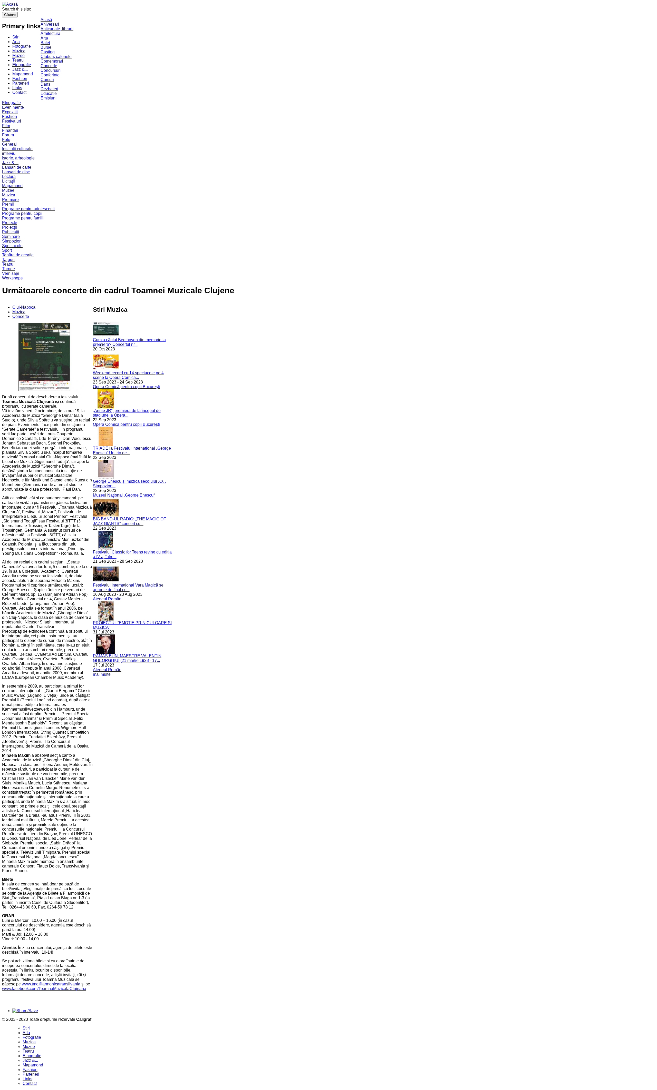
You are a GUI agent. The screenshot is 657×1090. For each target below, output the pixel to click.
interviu (8, 153)
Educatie (49, 93)
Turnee (8, 269)
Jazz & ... (10, 162)
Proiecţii (9, 227)
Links (17, 88)
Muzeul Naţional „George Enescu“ (124, 495)
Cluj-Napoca (23, 307)
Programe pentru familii (23, 218)
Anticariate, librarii (57, 29)
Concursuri (51, 70)
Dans (45, 84)
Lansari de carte (16, 167)
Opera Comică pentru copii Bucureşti (126, 387)
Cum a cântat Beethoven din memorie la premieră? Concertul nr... (129, 342)
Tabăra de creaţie (18, 255)
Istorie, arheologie (18, 158)
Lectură (9, 176)
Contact (19, 92)
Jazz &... (20, 69)
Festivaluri (11, 121)
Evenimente (13, 107)
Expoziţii (10, 112)
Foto (6, 139)
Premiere (10, 199)
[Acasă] (10, 4)
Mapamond (22, 74)
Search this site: (17, 9)
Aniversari (50, 24)
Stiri (16, 37)
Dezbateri (49, 89)
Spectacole (12, 246)
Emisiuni (48, 98)
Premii (8, 204)
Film (6, 126)
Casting (48, 52)
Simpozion (12, 241)
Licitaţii (8, 181)
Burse (46, 47)
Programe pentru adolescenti (28, 209)
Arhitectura (50, 33)
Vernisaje (10, 273)
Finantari (10, 130)
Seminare (11, 236)
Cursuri (47, 79)
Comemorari (52, 61)
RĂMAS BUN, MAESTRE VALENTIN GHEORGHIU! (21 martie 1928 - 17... (127, 658)
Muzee (18, 55)
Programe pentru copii (22, 213)
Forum (8, 135)
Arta (16, 41)
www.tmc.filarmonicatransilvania (51, 984)
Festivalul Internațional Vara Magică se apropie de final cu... (128, 587)
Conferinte (50, 75)
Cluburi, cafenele (56, 56)
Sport (7, 250)
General (9, 144)
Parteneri (20, 83)
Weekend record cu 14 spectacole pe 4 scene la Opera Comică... (128, 375)
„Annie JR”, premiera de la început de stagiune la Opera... (127, 412)
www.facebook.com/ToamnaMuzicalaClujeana (44, 988)
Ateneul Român (107, 599)
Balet (45, 43)
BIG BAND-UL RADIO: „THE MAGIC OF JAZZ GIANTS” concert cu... (129, 521)
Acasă (46, 19)
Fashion (19, 78)
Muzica (18, 51)
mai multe (102, 674)
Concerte (49, 66)
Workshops (12, 278)
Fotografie (21, 46)
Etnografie (21, 65)
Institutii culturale (17, 149)
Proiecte (9, 222)
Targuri (8, 259)
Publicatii (10, 232)
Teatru (18, 60)
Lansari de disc (16, 172)
